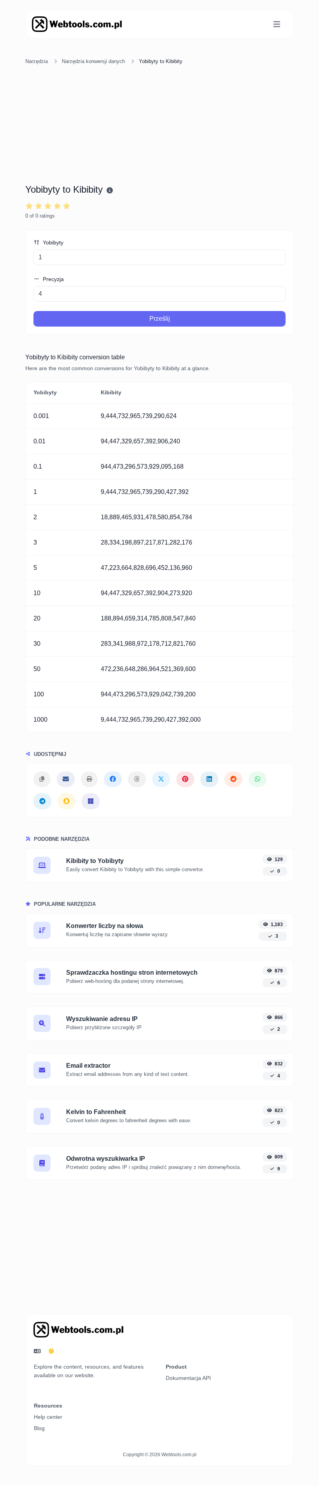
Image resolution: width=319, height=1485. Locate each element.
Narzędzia (36, 61)
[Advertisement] (159, 125)
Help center (48, 1417)
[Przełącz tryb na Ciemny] (51, 1351)
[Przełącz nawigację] (276, 24)
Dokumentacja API (188, 1378)
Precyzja (52, 279)
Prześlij (159, 318)
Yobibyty (52, 242)
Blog (39, 1428)
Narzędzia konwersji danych (93, 61)
